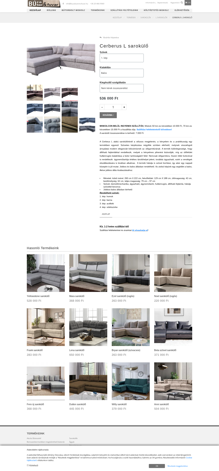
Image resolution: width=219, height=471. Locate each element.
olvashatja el (141, 230)
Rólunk (51, 10)
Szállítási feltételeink (124, 10)
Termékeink (98, 10)
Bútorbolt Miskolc (73, 10)
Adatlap (106, 214)
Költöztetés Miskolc (156, 10)
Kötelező (33, 465)
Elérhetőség (182, 10)
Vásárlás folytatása (111, 37)
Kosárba (108, 115)
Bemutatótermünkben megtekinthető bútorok (46, 442)
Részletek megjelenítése (178, 466)
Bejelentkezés (162, 2)
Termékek (131, 17)
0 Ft (188, 2)
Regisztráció (175, 2)
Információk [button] (150, 2)
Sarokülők (145, 17)
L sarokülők (161, 17)
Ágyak (71, 442)
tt (134, 230)
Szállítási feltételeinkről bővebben (154, 129)
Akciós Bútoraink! (34, 438)
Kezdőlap (35, 10)
